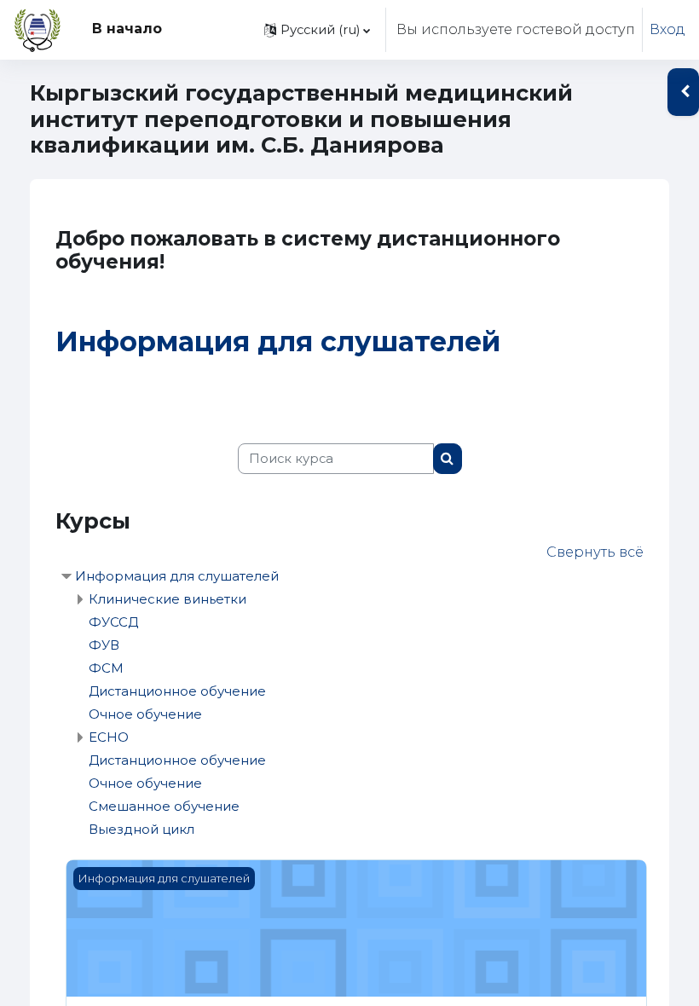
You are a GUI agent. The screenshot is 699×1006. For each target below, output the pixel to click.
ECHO (109, 737)
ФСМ (106, 668)
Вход (667, 29)
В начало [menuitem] (127, 28)
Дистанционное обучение (177, 691)
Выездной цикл (141, 829)
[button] (317, 30)
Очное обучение (145, 714)
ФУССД (113, 622)
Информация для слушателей (277, 341)
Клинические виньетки (167, 599)
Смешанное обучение (164, 806)
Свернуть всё (595, 552)
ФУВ (104, 645)
